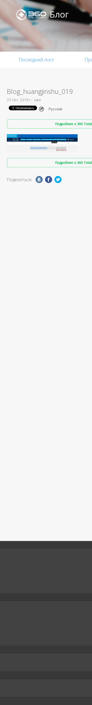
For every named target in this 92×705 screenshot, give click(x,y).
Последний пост (36, 60)
